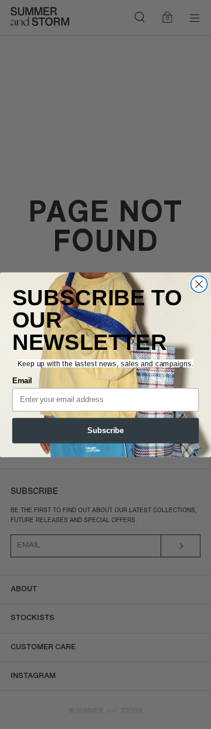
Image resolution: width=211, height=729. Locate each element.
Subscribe (105, 430)
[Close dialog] (199, 283)
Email (22, 380)
